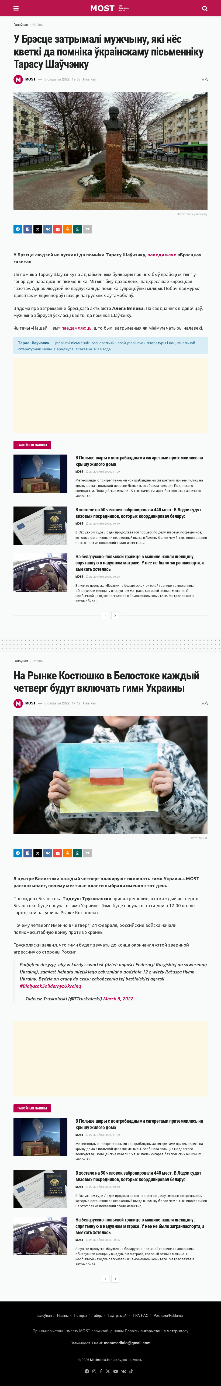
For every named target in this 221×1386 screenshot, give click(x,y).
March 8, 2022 (118, 998)
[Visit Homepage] (110, 8)
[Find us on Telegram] (87, 1371)
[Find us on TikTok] (131, 1371)
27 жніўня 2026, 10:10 (104, 523)
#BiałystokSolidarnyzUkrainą (50, 986)
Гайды (97, 1315)
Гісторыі (80, 1315)
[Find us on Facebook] (101, 1371)
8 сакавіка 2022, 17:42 (62, 703)
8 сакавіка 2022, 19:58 (62, 79)
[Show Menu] (16, 8)
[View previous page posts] (106, 615)
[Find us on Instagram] (94, 1371)
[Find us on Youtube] (115, 1371)
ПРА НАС (140, 1315)
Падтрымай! (117, 1315)
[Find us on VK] (123, 1371)
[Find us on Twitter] (108, 1371)
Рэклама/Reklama (168, 1315)
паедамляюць (76, 327)
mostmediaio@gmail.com (127, 1342)
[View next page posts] (115, 615)
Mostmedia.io (100, 1359)
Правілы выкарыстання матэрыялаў (156, 1330)
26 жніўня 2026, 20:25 (104, 576)
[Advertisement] (110, 395)
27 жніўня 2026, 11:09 (104, 471)
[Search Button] (205, 8)
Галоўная (20, 24)
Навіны (37, 24)
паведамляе (161, 254)
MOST (30, 79)
